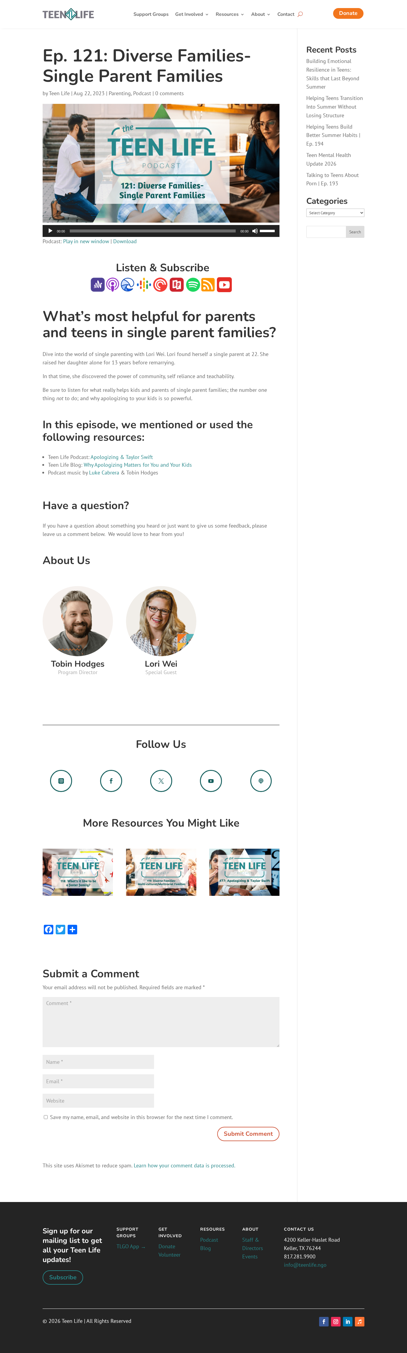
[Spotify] (193, 287)
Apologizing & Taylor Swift (122, 457)
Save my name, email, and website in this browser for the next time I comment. (141, 1117)
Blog (205, 1248)
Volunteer (170, 1254)
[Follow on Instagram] (336, 1321)
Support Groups (151, 15)
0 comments (169, 93)
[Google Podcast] (143, 287)
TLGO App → (131, 1246)
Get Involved (189, 15)
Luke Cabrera (103, 472)
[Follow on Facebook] (324, 1321)
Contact (285, 15)
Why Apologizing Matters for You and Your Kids (138, 464)
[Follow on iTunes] (359, 1321)
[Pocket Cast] (160, 287)
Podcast (142, 93)
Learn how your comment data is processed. (184, 1165)
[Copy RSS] (208, 287)
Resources (227, 15)
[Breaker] (127, 287)
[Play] (50, 231)
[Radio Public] (176, 287)
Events (250, 1256)
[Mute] (255, 231)
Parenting (120, 93)
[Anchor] (97, 287)
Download (125, 241)
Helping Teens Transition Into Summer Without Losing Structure (334, 107)
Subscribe (63, 1277)
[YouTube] (223, 287)
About (258, 15)
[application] (161, 231)
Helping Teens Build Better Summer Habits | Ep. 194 (333, 135)
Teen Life (59, 93)
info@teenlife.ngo (305, 1264)
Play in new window (86, 241)
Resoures (212, 1229)
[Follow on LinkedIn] (347, 1321)
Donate (348, 13)
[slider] (268, 230)
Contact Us (299, 1229)
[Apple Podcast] (112, 287)
